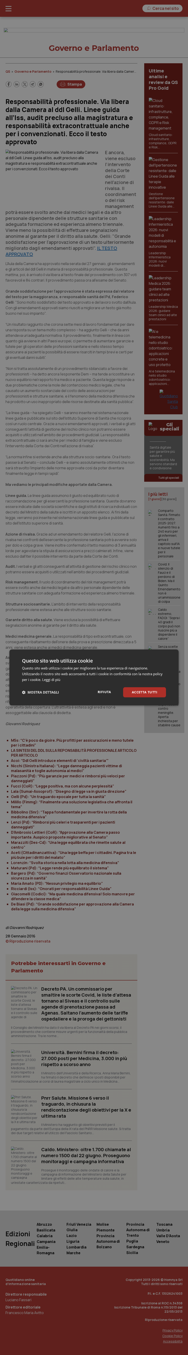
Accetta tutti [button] (144, 692)
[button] (40, 692)
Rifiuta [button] (104, 692)
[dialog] (94, 677)
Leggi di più (51, 679)
